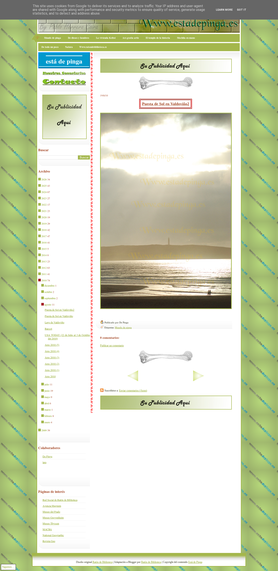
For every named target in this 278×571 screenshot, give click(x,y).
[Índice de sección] (119, 380)
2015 (44, 248)
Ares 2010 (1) (52, 370)
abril (47, 403)
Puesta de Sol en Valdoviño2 (165, 104)
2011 (44, 274)
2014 (44, 255)
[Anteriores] (212, 380)
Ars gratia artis (130, 38)
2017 (44, 236)
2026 (44, 179)
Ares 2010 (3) (52, 357)
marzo (48, 409)
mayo (47, 397)
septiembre (50, 298)
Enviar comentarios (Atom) (133, 390)
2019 (44, 223)
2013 (44, 261)
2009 (44, 430)
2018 (44, 230)
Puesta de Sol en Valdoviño (59, 316)
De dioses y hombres (78, 38)
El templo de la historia (158, 38)
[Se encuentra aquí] (39, 280)
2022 (44, 204)
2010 (44, 280)
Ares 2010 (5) (52, 344)
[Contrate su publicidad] (166, 71)
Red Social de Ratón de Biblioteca (60, 500)
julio (47, 384)
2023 (44, 198)
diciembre (50, 285)
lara (44, 462)
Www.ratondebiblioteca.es (93, 47)
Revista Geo (49, 541)
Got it (241, 9)
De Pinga (47, 456)
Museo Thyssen (51, 523)
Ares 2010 (50, 376)
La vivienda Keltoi (106, 38)
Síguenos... (8, 566)
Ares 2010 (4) (52, 351)
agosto (48, 304)
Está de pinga (64, 61)
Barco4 (48, 328)
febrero (48, 416)
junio (47, 390)
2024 (44, 192)
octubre (48, 292)
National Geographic (53, 535)
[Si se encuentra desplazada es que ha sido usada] (39, 179)
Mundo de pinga (52, 38)
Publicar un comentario (112, 345)
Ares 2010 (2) (52, 363)
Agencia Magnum (52, 505)
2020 (44, 217)
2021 (44, 211)
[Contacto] (64, 84)
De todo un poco (50, 47)
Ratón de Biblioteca (103, 562)
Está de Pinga (195, 562)
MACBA (47, 529)
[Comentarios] (64, 74)
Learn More (224, 9)
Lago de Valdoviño (54, 322)
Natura (69, 47)
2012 (44, 267)
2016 (44, 242)
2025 (44, 185)
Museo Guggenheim (53, 517)
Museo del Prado (51, 511)
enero (47, 422)
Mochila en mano (186, 38)
